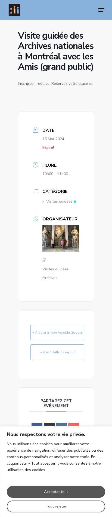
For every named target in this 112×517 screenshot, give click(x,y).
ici (91, 83)
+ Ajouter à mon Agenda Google (57, 332)
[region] (56, 471)
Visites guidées (59, 201)
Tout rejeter (56, 506)
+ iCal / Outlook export (57, 352)
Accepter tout (56, 491)
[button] (101, 10)
